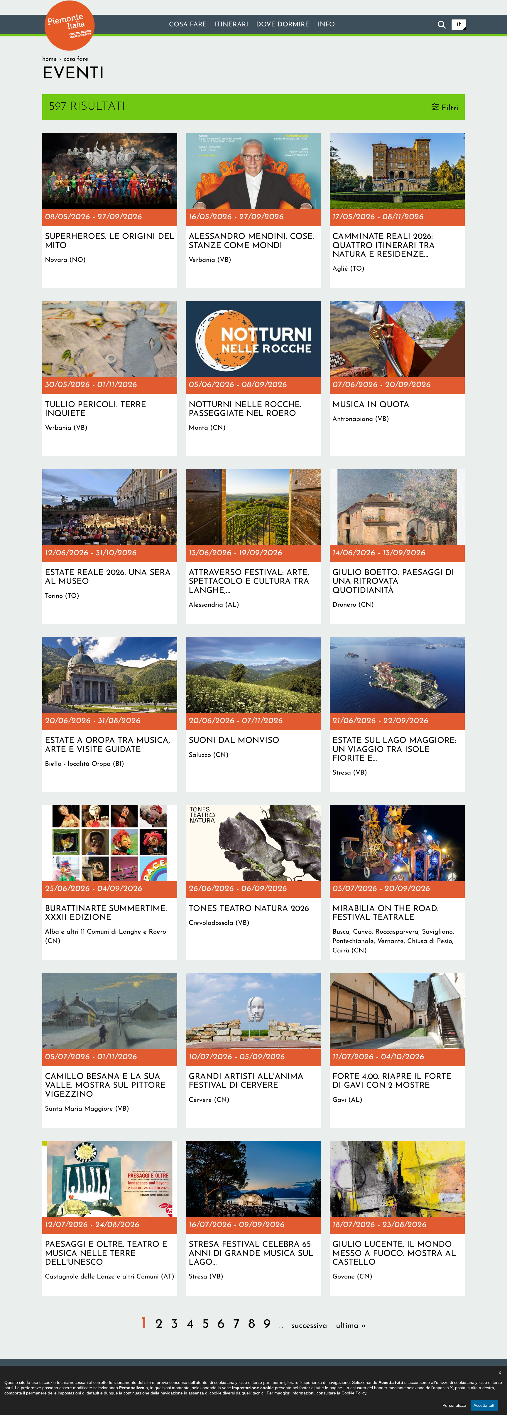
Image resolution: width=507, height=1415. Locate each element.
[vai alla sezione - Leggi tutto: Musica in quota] (397, 378)
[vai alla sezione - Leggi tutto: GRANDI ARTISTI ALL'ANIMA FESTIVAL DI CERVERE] (253, 1050)
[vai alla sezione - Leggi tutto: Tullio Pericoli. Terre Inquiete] (109, 378)
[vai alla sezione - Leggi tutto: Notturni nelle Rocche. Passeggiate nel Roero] (253, 378)
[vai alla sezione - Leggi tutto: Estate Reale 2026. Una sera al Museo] (109, 546)
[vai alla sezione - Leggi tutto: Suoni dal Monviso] (253, 714)
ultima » (351, 1326)
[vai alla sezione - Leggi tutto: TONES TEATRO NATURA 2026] (253, 882)
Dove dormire (283, 24)
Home (49, 59)
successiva (309, 1326)
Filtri (450, 108)
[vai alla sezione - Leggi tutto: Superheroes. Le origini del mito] (109, 210)
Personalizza (454, 1405)
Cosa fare (188, 24)
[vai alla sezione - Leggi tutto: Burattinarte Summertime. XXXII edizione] (109, 882)
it (459, 24)
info (326, 24)
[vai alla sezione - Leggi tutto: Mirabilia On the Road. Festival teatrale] (397, 882)
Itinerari (231, 24)
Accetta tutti (484, 1405)
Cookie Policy (354, 1393)
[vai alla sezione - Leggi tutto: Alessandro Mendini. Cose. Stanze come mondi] (253, 210)
